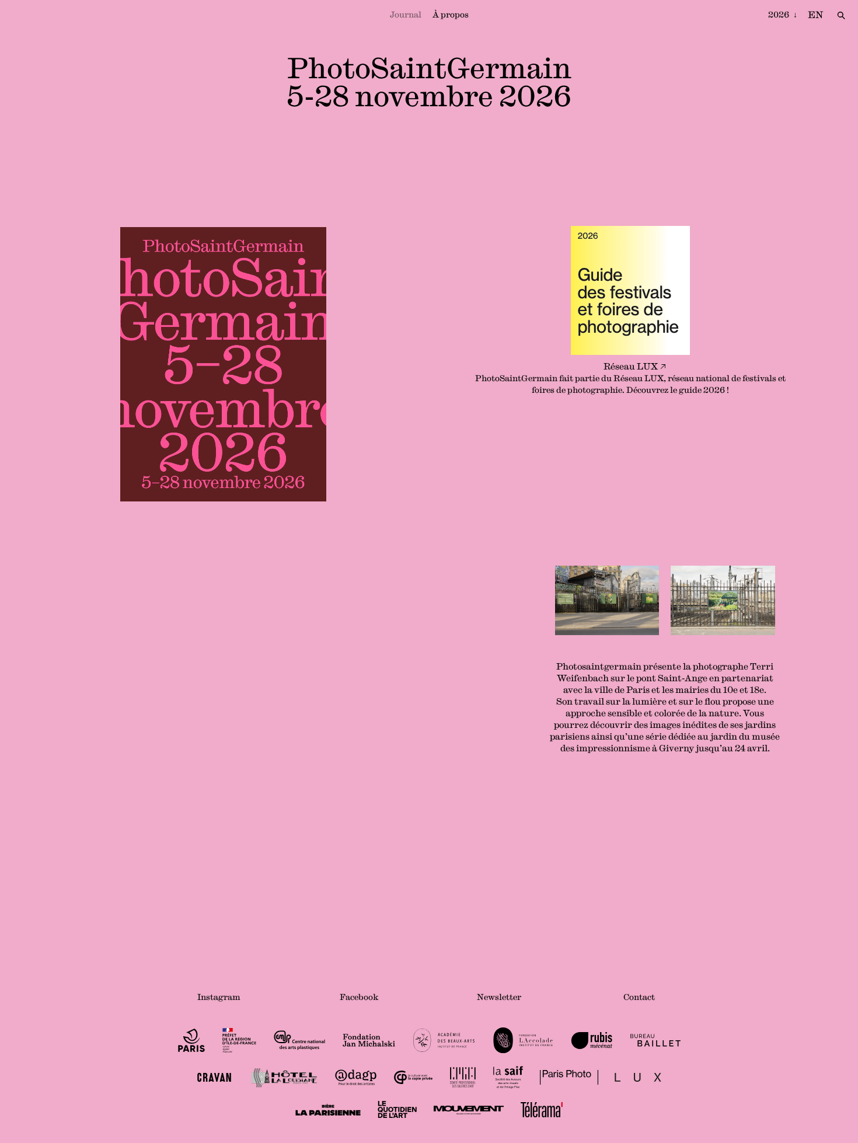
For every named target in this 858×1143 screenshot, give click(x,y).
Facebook (359, 997)
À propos (451, 14)
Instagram (218, 997)
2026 (779, 14)
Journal (405, 14)
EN (815, 14)
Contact (639, 997)
